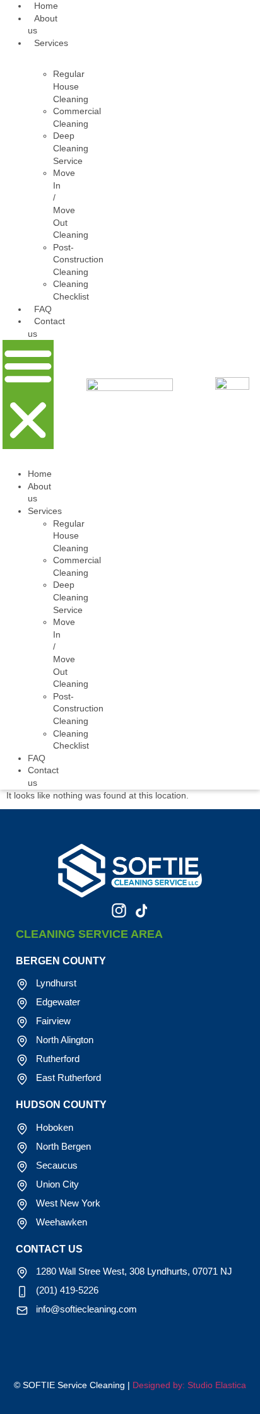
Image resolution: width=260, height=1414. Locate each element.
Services (51, 43)
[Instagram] (119, 910)
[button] (28, 394)
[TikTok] (141, 910)
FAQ (43, 309)
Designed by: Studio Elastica (189, 1385)
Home (46, 6)
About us (39, 492)
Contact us (43, 776)
